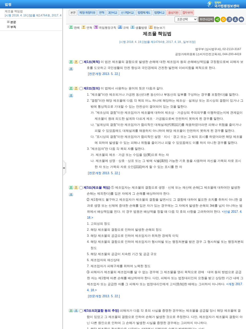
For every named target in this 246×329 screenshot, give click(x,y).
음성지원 (173, 12)
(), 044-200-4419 (208, 54)
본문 (13, 22)
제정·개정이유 (87, 12)
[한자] (229, 19)
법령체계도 (144, 12)
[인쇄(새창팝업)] (241, 19)
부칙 (13, 27)
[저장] (235, 19)
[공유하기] (217, 19)
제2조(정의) (92, 88)
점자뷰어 (187, 12)
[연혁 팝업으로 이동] (76, 63)
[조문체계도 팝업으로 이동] (71, 63)
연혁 (101, 12)
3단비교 (112, 12)
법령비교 (159, 12)
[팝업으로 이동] (71, 70)
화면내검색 (206, 19)
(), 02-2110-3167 (218, 49)
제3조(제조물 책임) (97, 187)
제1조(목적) (92, 62)
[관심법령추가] (223, 19)
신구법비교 (127, 12)
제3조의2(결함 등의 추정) (102, 310)
